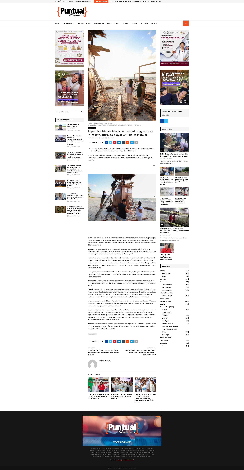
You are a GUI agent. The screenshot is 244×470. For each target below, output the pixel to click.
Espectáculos (166, 273)
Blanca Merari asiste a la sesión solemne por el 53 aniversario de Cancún (121, 396)
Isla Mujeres (166, 321)
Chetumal (165, 315)
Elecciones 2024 (167, 290)
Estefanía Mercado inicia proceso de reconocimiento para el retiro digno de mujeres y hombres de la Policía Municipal (75, 140)
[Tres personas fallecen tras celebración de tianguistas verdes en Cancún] (174, 217)
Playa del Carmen (167, 326)
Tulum (164, 332)
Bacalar (164, 310)
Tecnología (144, 23)
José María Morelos (168, 323)
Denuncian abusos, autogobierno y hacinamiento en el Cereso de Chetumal (166, 257)
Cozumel (164, 318)
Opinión (125, 23)
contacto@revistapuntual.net (125, 460)
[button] (89, 196)
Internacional (99, 23)
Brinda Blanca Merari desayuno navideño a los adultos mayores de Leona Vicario (98, 396)
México (88, 23)
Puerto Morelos (92, 128)
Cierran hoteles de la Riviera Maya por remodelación (73, 126)
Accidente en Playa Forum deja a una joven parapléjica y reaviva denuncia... (180, 200)
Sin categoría (164, 340)
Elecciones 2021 (167, 285)
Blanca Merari (92, 334)
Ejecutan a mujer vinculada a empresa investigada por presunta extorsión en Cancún (166, 181)
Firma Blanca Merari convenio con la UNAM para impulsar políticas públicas (74, 183)
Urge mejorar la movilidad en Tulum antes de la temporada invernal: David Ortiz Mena (75, 196)
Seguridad (79, 23)
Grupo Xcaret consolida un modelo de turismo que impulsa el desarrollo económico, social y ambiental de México (75, 210)
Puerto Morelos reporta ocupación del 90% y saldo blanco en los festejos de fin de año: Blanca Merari (140, 352)
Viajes (164, 276)
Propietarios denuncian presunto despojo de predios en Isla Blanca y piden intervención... (166, 201)
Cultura (134, 23)
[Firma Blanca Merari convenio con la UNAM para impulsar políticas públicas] (60, 183)
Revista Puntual (94, 138)
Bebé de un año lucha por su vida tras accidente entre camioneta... (174, 155)
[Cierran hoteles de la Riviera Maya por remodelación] (60, 127)
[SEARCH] (82, 112)
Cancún (164, 312)
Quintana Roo (67, 23)
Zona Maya (165, 335)
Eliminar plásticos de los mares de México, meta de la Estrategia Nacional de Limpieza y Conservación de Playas (145, 398)
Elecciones (163, 282)
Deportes (154, 23)
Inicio (57, 23)
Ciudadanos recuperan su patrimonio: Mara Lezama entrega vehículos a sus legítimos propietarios (145, 1)
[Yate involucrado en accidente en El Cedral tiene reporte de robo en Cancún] (182, 171)
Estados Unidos (167, 296)
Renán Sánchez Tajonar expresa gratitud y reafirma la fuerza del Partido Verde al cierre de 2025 (103, 352)
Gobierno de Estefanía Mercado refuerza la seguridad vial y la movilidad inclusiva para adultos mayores (75, 169)
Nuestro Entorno (113, 23)
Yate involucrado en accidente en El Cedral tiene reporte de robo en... (181, 180)
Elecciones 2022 (167, 287)
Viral (161, 346)
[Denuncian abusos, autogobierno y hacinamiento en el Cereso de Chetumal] (167, 248)
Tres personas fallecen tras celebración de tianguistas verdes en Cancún (174, 230)
